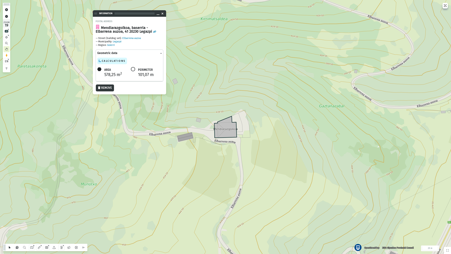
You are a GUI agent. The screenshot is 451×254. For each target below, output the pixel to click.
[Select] (10, 247)
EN (6, 61)
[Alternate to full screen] (445, 5)
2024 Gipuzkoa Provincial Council (398, 248)
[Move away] (7, 16)
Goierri (111, 45)
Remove (106, 87)
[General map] (447, 250)
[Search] (24, 247)
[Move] (7, 49)
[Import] (54, 247)
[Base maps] (32, 247)
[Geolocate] (7, 37)
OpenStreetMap (371, 248)
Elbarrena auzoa (131, 38)
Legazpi (117, 41)
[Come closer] (7, 10)
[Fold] (7, 69)
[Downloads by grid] (47, 247)
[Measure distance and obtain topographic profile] (39, 247)
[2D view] (7, 31)
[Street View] (7, 55)
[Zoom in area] (7, 43)
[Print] (61, 247)
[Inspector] (17, 247)
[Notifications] (69, 247)
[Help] (76, 247)
